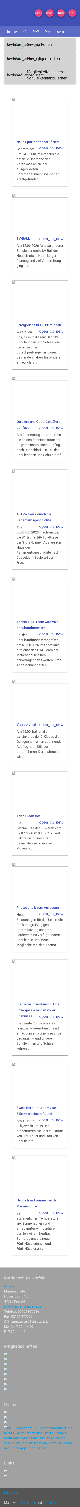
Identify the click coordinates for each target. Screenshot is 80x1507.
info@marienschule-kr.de (22, 1306)
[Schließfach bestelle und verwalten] (5, 1476)
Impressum (12, 1493)
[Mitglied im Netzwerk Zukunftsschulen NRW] (5, 1355)
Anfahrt (10, 1286)
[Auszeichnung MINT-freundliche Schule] (5, 1360)
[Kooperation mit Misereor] (5, 1413)
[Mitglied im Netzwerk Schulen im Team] (5, 1365)
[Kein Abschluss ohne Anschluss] (5, 1380)
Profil (36, 31)
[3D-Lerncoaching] (5, 1370)
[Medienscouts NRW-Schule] (5, 1385)
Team (48, 31)
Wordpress (28, 1503)
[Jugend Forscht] (5, 1375)
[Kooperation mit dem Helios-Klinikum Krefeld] (5, 1418)
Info (25, 31)
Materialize (50, 1503)
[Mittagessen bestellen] (5, 1471)
